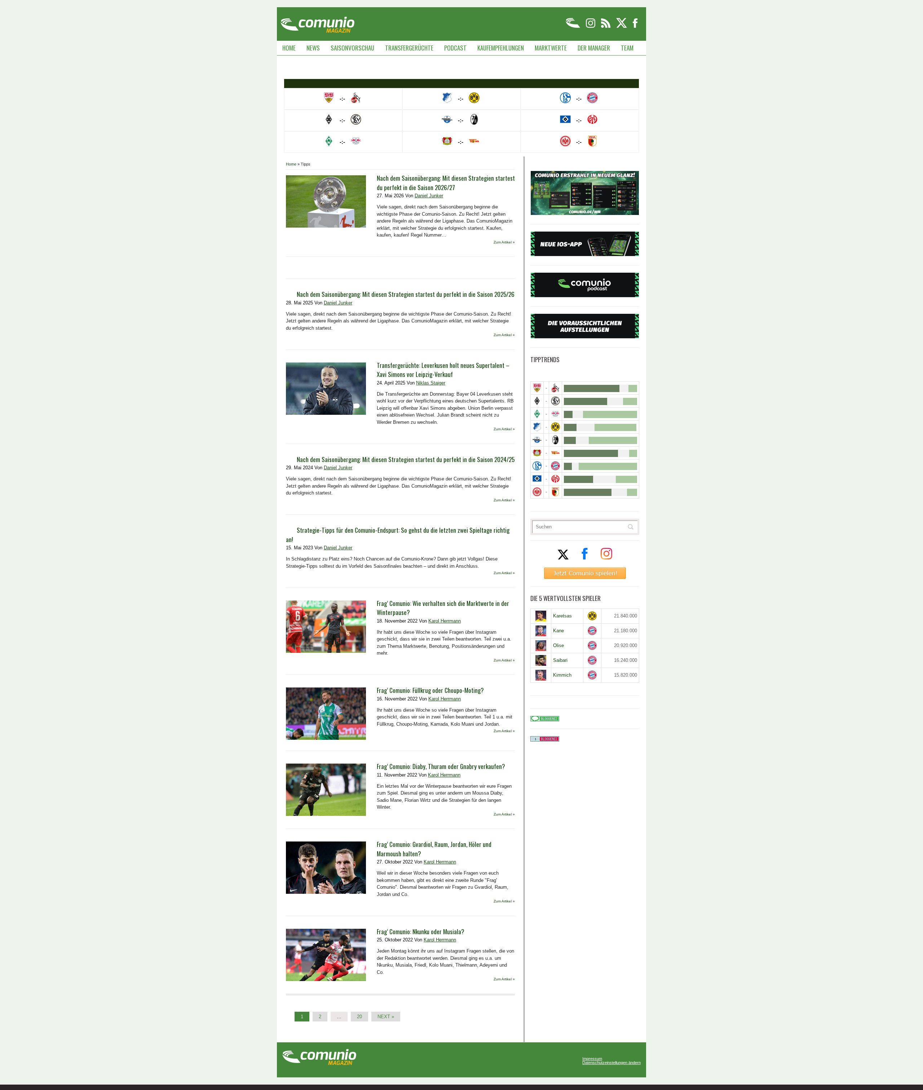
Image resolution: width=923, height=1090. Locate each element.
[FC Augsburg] (555, 491)
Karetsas (562, 616)
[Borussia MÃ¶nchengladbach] (537, 400)
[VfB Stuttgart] (537, 387)
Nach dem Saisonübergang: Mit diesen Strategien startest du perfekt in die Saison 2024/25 (406, 459)
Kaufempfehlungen (500, 47)
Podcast (455, 47)
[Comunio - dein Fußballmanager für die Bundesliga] (573, 26)
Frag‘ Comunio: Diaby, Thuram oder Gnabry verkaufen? (441, 766)
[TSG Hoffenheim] (537, 426)
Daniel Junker (429, 195)
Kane (558, 630)
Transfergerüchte (409, 47)
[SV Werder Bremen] (537, 413)
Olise (558, 645)
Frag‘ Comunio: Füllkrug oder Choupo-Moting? (430, 690)
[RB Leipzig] (555, 413)
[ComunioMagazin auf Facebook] (635, 26)
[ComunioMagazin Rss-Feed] (606, 26)
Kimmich (562, 675)
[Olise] (541, 645)
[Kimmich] (541, 675)
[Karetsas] (541, 616)
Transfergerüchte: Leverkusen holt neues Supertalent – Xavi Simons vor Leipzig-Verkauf (443, 370)
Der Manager (594, 47)
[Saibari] (541, 660)
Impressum (592, 1059)
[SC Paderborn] (537, 439)
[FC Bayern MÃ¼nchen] (555, 465)
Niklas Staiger (430, 383)
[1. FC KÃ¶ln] (555, 387)
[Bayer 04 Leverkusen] (537, 452)
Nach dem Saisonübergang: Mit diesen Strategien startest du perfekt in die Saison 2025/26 (406, 294)
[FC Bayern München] (592, 630)
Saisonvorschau (352, 47)
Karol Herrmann (444, 621)
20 (359, 1016)
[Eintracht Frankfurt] (537, 491)
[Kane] (541, 630)
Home (289, 47)
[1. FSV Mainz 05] (555, 478)
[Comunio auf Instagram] (591, 26)
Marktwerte (551, 47)
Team (627, 47)
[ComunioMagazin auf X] (622, 26)
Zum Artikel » (504, 242)
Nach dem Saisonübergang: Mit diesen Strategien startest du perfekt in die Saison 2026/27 (446, 182)
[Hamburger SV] (537, 478)
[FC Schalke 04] (537, 465)
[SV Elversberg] (555, 400)
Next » (385, 1016)
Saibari (560, 660)
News (313, 47)
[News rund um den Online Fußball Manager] (317, 22)
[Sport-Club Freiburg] (555, 439)
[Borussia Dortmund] (555, 426)
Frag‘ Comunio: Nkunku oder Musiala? (420, 931)
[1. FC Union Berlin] (555, 452)
